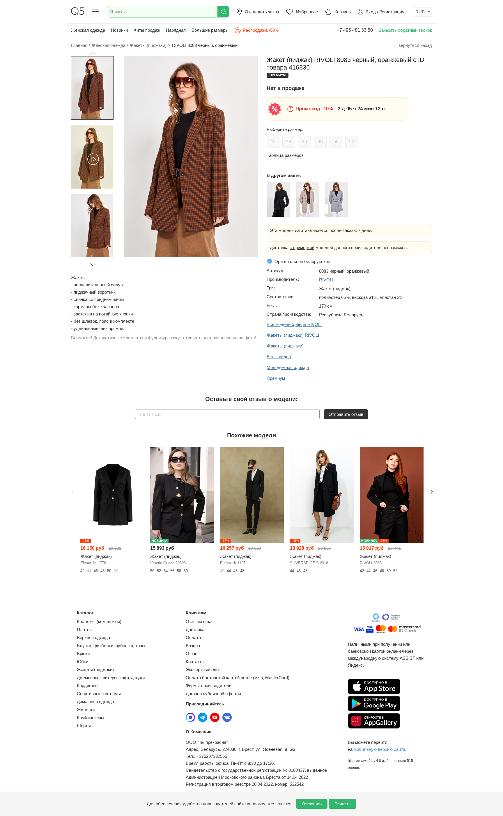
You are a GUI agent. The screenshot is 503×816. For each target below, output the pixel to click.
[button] (93, 53)
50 (336, 141)
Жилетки (86, 709)
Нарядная (176, 30)
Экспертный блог (203, 669)
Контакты (195, 661)
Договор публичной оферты (213, 693)
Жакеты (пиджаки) (95, 669)
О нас (191, 653)
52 (351, 141)
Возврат (194, 645)
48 (320, 141)
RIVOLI (326, 279)
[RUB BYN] (422, 12)
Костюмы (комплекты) (99, 621)
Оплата (193, 637)
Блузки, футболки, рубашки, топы (111, 645)
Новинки (119, 30)
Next (431, 491)
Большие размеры (210, 30)
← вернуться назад (412, 45)
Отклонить (312, 803)
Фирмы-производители (208, 685)
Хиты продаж (147, 30)
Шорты (84, 725)
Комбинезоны (90, 717)
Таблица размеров (285, 155)
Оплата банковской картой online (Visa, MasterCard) (237, 677)
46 (304, 141)
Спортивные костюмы (99, 693)
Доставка (195, 629)
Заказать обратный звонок (405, 30)
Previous (72, 491)
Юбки (82, 661)
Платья (84, 629)
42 (273, 141)
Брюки (83, 653)
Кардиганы (87, 685)
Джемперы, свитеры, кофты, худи (111, 677)
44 (288, 141)
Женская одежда (88, 30)
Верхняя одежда (93, 637)
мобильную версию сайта (379, 749)
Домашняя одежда (95, 701)
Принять (342, 803)
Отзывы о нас (200, 621)
